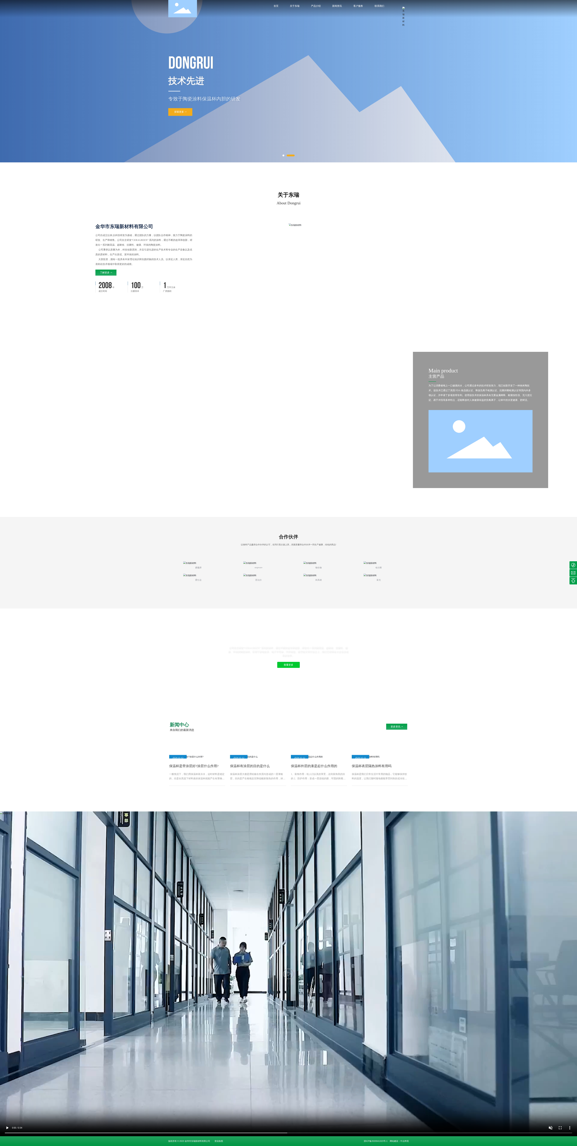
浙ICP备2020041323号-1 (376, 1141)
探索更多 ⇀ (180, 118)
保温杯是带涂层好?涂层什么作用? (193, 766)
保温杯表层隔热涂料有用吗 (371, 766)
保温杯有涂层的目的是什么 (250, 766)
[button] (283, 155)
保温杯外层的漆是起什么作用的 (314, 766)
